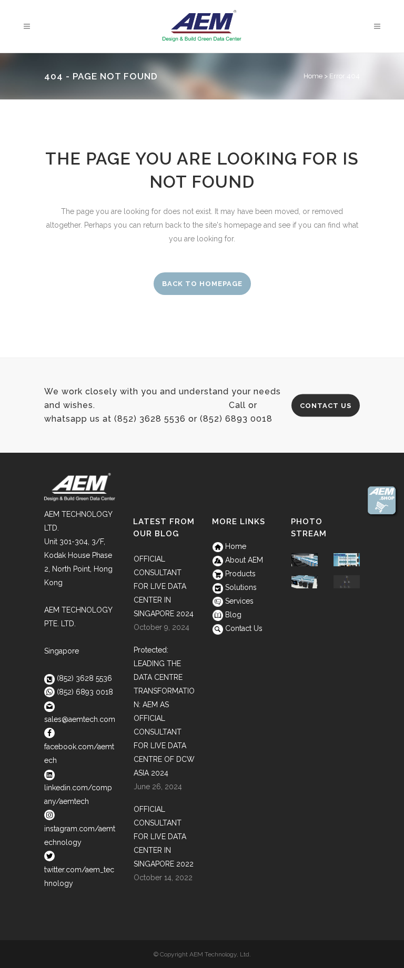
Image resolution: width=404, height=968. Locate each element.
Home (313, 76)
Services (238, 601)
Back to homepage (202, 284)
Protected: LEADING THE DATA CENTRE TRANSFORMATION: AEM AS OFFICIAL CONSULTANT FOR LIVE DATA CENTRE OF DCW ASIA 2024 (164, 711)
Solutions (240, 587)
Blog (232, 614)
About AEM (243, 560)
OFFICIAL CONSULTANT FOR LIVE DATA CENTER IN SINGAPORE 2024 (164, 586)
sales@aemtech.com (79, 719)
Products (239, 573)
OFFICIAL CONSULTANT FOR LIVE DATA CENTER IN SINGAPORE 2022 (164, 836)
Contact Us (325, 405)
